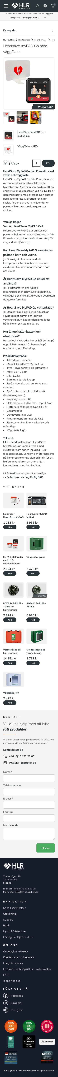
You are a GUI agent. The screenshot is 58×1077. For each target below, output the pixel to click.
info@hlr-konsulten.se (22, 762)
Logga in (49, 13)
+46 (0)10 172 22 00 (21, 756)
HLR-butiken (9, 40)
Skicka (46, 848)
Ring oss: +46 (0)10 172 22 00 (19, 888)
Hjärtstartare (24, 40)
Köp (48, 163)
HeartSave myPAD (40, 40)
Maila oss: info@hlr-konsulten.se (20, 891)
